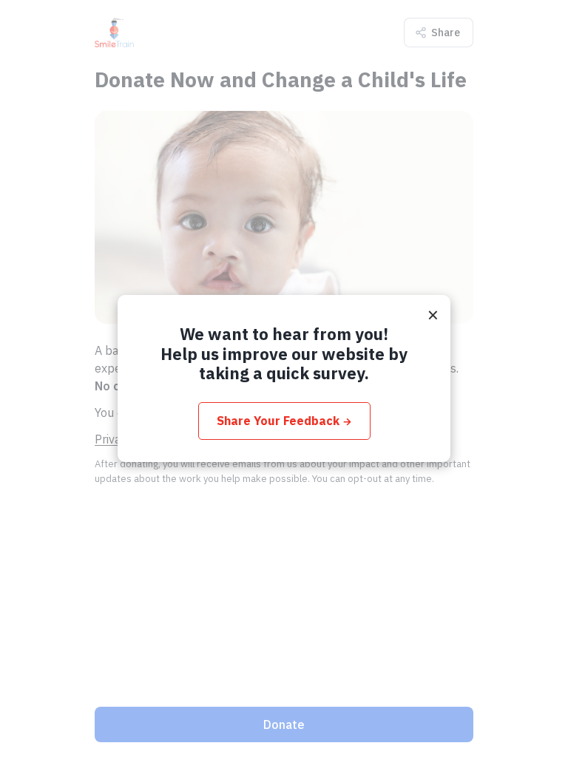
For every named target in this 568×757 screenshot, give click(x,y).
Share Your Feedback (284, 420)
